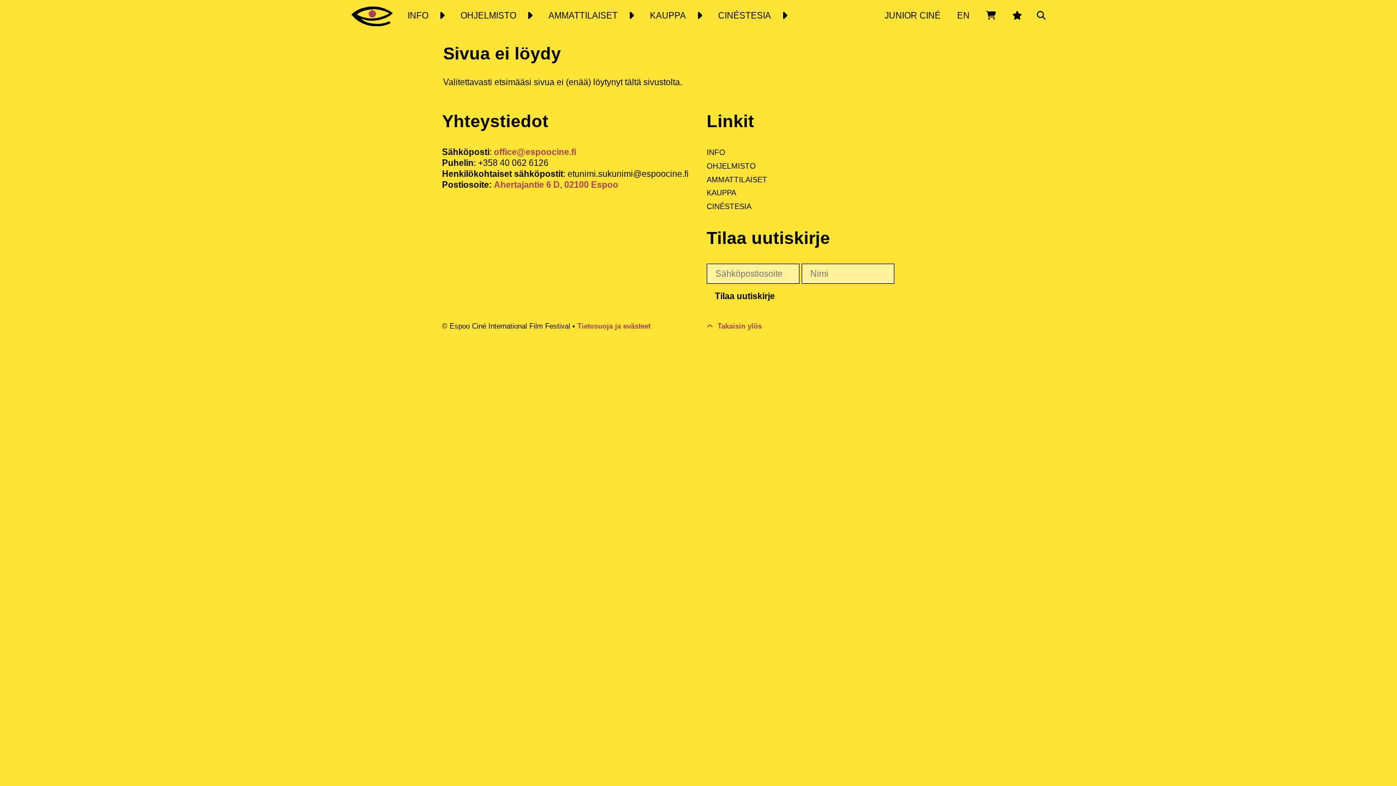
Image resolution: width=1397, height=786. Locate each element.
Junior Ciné (913, 15)
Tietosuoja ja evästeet (613, 326)
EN (963, 15)
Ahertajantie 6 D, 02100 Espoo (556, 184)
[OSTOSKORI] (991, 16)
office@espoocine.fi (535, 152)
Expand (441, 16)
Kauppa (721, 192)
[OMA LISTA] (1017, 16)
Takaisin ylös (738, 326)
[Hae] (1041, 16)
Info (716, 152)
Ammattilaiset (737, 179)
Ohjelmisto (731, 166)
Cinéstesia (729, 206)
